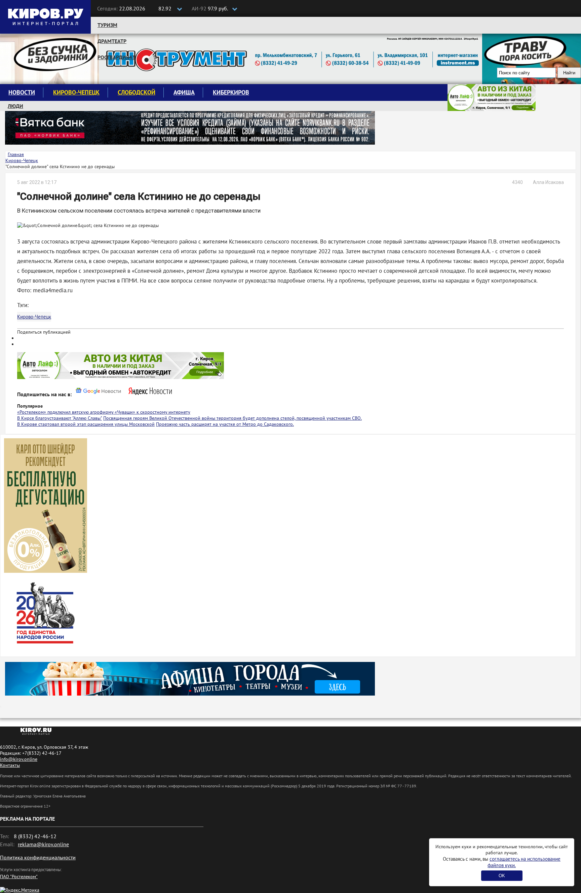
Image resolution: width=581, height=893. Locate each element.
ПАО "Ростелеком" (19, 876)
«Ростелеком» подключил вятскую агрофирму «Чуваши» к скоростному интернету (103, 412)
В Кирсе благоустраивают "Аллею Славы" (59, 418)
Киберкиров (231, 92)
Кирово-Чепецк (76, 92)
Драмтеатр (112, 41)
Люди (15, 106)
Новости (21, 92)
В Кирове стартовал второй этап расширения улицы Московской (86, 424)
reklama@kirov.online (43, 844)
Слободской (136, 92)
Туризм (107, 25)
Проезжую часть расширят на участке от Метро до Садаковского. (225, 424)
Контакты (10, 765)
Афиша (184, 92)
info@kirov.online (18, 759)
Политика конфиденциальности (38, 857)
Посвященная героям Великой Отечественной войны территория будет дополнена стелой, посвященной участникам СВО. (232, 418)
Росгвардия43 (116, 57)
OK (502, 875)
